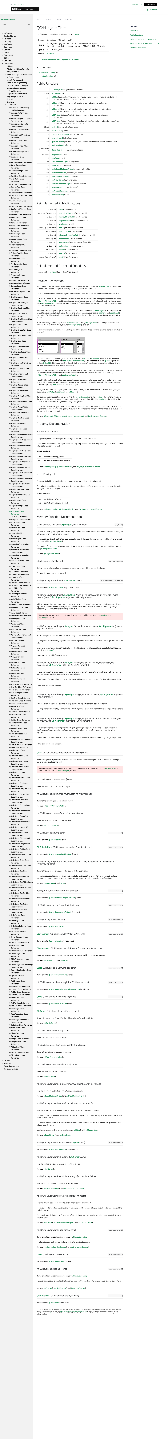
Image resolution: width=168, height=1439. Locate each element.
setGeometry (64, 242)
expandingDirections (67, 213)
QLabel (86, 358)
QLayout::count (55, 839)
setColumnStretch (59, 172)
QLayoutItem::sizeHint (57, 1261)
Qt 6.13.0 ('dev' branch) (7, 20)
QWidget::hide (91, 322)
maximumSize (64, 231)
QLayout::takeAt (55, 1302)
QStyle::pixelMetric (63, 466)
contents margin (82, 396)
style (82, 406)
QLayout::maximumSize (58, 974)
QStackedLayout (60, 416)
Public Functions (136, 35)
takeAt (61, 256)
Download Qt (150, 4)
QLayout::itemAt (55, 940)
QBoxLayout (48, 416)
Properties (134, 30)
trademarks (51, 1313)
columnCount (57, 130)
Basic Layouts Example (97, 416)
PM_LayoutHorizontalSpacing (88, 466)
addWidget (56, 115)
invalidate (63, 224)
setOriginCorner (58, 179)
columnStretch (57, 138)
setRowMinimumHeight (61, 183)
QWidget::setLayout (49, 548)
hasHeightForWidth (66, 216)
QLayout (50, 53)
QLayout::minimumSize (58, 1003)
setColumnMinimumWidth (62, 169)
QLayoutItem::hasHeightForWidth (62, 897)
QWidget (66, 524)
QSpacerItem (92, 1130)
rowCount (55, 158)
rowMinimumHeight (60, 161)
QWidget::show (75, 324)
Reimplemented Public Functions (143, 39)
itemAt (61, 227)
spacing (62, 253)
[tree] (16, 551)
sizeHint (62, 249)
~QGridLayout (57, 93)
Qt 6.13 (39, 19)
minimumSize (64, 238)
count (61, 209)
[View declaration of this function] (88, 525)
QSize (39, 967)
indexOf (64, 960)
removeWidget (72, 322)
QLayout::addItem (56, 587)
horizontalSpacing (48, 72)
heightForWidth (65, 220)
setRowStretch (58, 187)
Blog (141, 4)
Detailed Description (138, 47)
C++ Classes (57, 19)
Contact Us (134, 4)
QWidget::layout (55, 541)
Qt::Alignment (59, 597)
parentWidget (104, 286)
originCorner (56, 154)
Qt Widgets (47, 19)
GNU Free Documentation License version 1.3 (73, 1311)
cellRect (55, 127)
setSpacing (63, 245)
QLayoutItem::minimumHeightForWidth (64, 989)
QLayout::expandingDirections (60, 854)
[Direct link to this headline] (52, 67)
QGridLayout (57, 89)
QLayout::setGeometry (57, 1149)
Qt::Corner (42, 1011)
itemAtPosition (58, 149)
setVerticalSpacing (59, 190)
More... (77, 34)
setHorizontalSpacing (60, 176)
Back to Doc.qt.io (18, 4)
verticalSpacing (47, 76)
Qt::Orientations (44, 847)
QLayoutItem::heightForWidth (60, 912)
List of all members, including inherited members (60, 59)
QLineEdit (95, 358)
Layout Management (76, 416)
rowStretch (56, 165)
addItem (55, 96)
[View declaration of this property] (59, 432)
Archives (153, 9)
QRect (39, 752)
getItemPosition (58, 141)
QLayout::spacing (80, 1236)
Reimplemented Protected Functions (144, 43)
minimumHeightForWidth (69, 235)
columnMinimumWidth (61, 134)
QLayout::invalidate (56, 926)
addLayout (56, 103)
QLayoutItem (69, 580)
